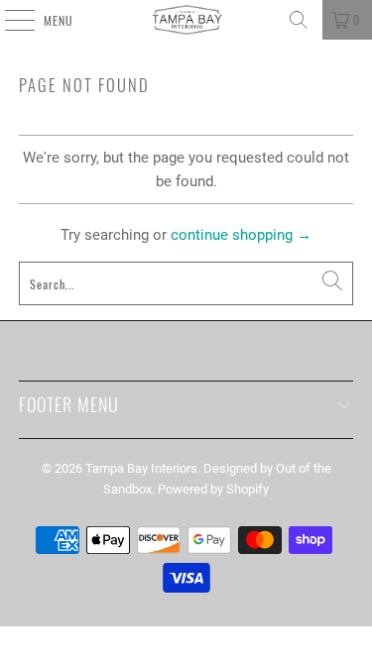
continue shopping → (241, 235)
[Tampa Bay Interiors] (186, 20)
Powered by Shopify (213, 489)
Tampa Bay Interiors (141, 468)
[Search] (298, 20)
